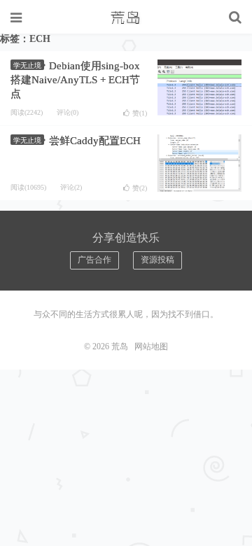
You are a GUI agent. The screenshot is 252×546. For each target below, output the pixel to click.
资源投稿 (157, 260)
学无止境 (27, 65)
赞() (139, 113)
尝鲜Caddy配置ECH (95, 140)
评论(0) (67, 112)
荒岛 (126, 17)
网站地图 (151, 346)
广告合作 (94, 260)
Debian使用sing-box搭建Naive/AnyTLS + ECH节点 (75, 79)
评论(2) (71, 187)
